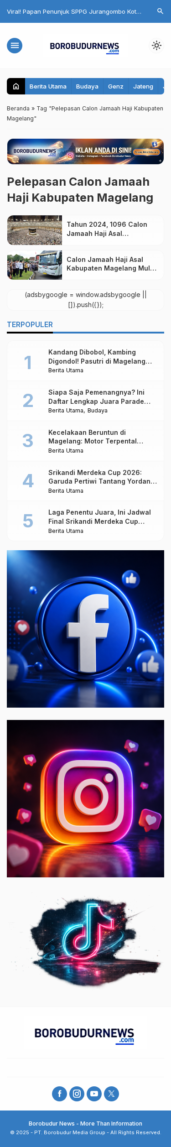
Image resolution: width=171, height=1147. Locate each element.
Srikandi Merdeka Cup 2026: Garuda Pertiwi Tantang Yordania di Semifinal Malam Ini (102, 481)
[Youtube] (94, 1093)
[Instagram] (76, 1093)
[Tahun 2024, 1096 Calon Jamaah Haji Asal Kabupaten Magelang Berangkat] (34, 230)
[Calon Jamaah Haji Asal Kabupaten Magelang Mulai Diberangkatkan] (34, 265)
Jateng (143, 86)
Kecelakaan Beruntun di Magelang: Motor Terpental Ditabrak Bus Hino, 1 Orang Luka (99, 441)
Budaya (87, 86)
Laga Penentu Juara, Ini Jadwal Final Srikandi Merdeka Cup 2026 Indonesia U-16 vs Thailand (102, 521)
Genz (116, 86)
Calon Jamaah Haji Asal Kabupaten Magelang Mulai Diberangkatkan (111, 268)
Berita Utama (48, 86)
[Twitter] (111, 1093)
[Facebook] (59, 1093)
